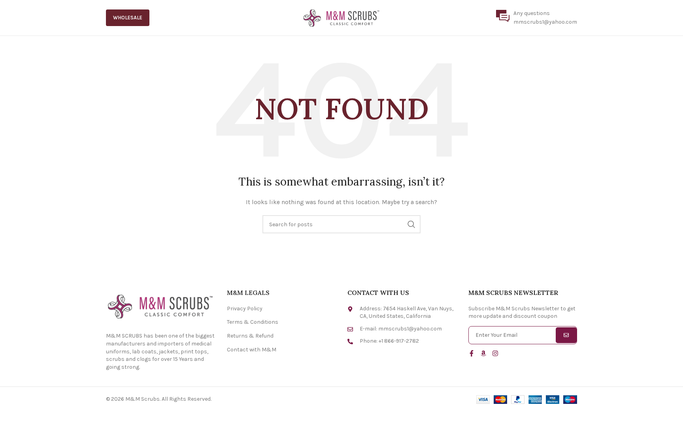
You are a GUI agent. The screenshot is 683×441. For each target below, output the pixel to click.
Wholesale (127, 18)
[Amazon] (483, 353)
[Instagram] (495, 353)
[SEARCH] (411, 224)
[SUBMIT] (566, 335)
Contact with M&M (251, 349)
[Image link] (160, 305)
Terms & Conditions (252, 322)
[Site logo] (341, 17)
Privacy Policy (244, 308)
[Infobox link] (536, 18)
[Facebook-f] (471, 353)
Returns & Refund (250, 335)
